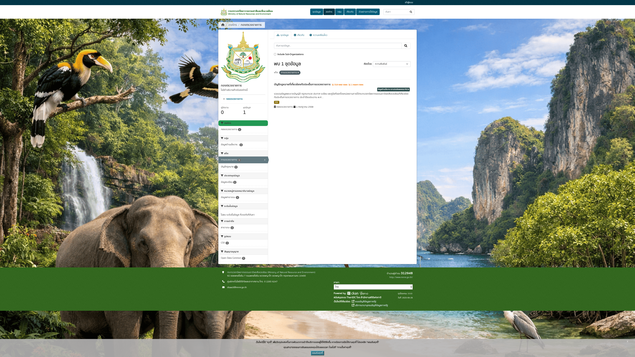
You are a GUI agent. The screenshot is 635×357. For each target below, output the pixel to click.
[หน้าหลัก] (223, 25)
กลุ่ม (339, 12)
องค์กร (329, 12)
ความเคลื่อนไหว (319, 35)
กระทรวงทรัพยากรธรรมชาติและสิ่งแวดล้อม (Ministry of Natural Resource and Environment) (271, 272)
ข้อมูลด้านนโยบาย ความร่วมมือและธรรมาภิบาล (393, 89)
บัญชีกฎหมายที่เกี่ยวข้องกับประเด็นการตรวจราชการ (302, 84)
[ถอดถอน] (298, 72)
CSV (276, 102)
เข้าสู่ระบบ (409, 2)
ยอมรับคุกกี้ (317, 353)
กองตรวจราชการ (251, 25)
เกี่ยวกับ (350, 12)
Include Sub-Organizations (290, 54)
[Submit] (411, 12)
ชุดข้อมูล (317, 12)
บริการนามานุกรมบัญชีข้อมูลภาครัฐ (371, 305)
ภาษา (336, 282)
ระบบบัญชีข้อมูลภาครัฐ (365, 301)
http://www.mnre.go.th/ (401, 277)
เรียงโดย (368, 64)
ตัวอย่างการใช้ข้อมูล (368, 12)
